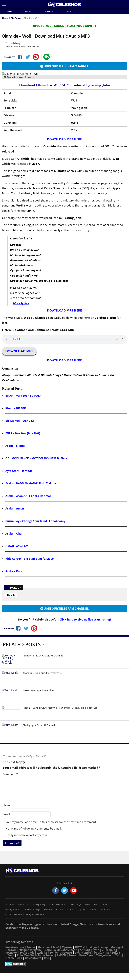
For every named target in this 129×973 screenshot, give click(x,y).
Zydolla (42, 952)
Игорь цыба (13, 958)
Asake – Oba (13, 533)
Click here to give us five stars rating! (85, 619)
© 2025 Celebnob (13, 914)
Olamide (10, 595)
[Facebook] (19, 57)
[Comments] (46, 57)
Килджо (11, 952)
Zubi (118, 955)
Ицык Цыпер (99, 947)
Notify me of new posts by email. (27, 835)
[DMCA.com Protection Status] (64, 964)
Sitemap (93, 909)
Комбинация (14, 947)
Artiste (49, 11)
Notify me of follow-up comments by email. (34, 828)
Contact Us (23, 904)
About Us (9, 904)
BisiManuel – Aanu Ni (19, 421)
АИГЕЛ (61, 955)
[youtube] (73, 890)
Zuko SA (117, 952)
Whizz (14, 43)
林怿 (46, 958)
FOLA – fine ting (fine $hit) (22, 433)
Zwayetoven (104, 955)
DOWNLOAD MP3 (19, 351)
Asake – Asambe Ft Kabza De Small (28, 496)
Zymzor (67, 947)
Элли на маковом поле (61, 950)
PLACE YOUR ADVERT (81, 26)
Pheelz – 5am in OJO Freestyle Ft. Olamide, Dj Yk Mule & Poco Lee (60, 707)
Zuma (72, 955)
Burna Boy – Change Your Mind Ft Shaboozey (35, 521)
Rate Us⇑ (105, 909)
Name (6, 805)
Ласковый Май (48, 947)
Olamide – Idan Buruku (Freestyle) (42, 673)
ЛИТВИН (81, 947)
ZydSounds (27, 952)
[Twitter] (28, 57)
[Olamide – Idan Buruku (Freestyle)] (11, 677)
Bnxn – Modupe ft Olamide (38, 690)
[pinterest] (36, 57)
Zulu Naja (108, 950)
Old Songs (16, 18)
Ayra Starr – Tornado (19, 471)
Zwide (54, 952)
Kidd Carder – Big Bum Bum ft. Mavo (29, 558)
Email (6, 814)
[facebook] (55, 890)
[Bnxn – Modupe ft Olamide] (11, 695)
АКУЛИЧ (66, 952)
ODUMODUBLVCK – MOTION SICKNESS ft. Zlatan (37, 458)
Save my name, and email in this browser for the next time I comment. (51, 822)
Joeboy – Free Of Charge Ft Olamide (43, 655)
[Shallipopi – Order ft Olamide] (11, 730)
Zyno (96, 950)
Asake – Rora (14, 571)
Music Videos (91, 904)
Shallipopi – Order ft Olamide (39, 725)
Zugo (11, 955)
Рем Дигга (101, 952)
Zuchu (31, 947)
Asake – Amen (14, 508)
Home (10, 11)
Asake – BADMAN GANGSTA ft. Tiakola (30, 483)
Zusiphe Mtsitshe (30, 950)
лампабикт (33, 958)
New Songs (76, 904)
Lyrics (104, 904)
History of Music (12, 909)
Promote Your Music (53, 909)
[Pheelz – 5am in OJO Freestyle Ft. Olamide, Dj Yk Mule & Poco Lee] (11, 712)
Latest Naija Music (58, 904)
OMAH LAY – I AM (16, 546)
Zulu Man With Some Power (35, 955)
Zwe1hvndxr (83, 952)
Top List (81, 909)
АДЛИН (85, 950)
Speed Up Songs (32, 909)
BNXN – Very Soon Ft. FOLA (23, 395)
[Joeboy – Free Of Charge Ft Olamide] (11, 660)
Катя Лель (86, 955)
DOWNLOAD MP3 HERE (64, 139)
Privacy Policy (39, 904)
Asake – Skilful (15, 446)
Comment (10, 774)
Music (28, 11)
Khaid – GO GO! (15, 408)
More (69, 11)
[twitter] (64, 890)
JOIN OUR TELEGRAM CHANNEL (66, 66)
